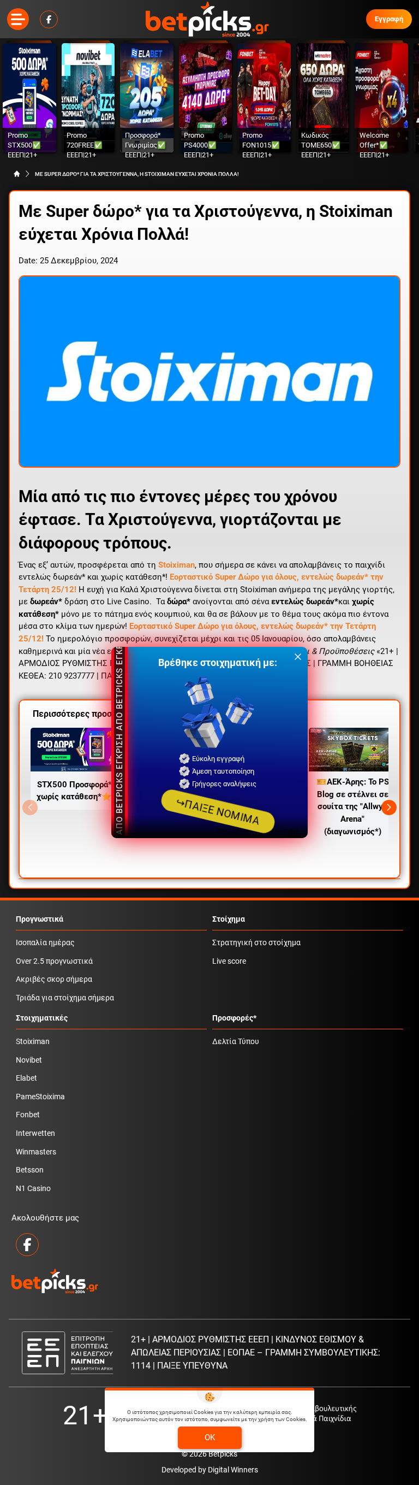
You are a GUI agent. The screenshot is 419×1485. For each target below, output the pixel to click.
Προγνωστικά (39, 919)
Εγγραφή (389, 19)
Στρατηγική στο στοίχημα (256, 942)
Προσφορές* (234, 1018)
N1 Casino (33, 1188)
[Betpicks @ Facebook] (49, 19)
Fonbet (28, 1114)
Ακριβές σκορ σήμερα (54, 979)
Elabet (26, 1078)
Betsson (30, 1170)
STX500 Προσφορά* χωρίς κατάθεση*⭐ (74, 791)
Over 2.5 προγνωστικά (54, 961)
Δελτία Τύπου (235, 1041)
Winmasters (36, 1152)
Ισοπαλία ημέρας (45, 942)
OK (210, 1437)
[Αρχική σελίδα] (17, 173)
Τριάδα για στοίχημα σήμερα (65, 998)
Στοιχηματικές (42, 1018)
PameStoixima (40, 1096)
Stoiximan (33, 1041)
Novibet (29, 1060)
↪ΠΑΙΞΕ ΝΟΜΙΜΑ (218, 811)
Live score (229, 961)
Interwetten (35, 1133)
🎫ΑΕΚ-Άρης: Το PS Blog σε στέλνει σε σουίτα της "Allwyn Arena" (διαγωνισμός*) (352, 806)
